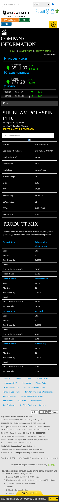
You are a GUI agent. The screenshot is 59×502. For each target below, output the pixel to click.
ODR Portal (22, 390)
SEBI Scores (8, 390)
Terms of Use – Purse (11, 381)
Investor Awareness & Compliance (39, 381)
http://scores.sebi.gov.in (10, 485)
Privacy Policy (41, 372)
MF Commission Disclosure (34, 376)
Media (18, 368)
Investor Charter (9, 385)
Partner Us (41, 368)
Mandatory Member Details (32, 385)
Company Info (25, 45)
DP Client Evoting (27, 394)
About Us (7, 368)
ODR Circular (36, 390)
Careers (29, 368)
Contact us (26, 372)
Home (12, 45)
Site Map (42, 394)
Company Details (43, 45)
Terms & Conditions (11, 376)
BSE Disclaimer (9, 394)
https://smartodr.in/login (11, 489)
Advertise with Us (10, 372)
